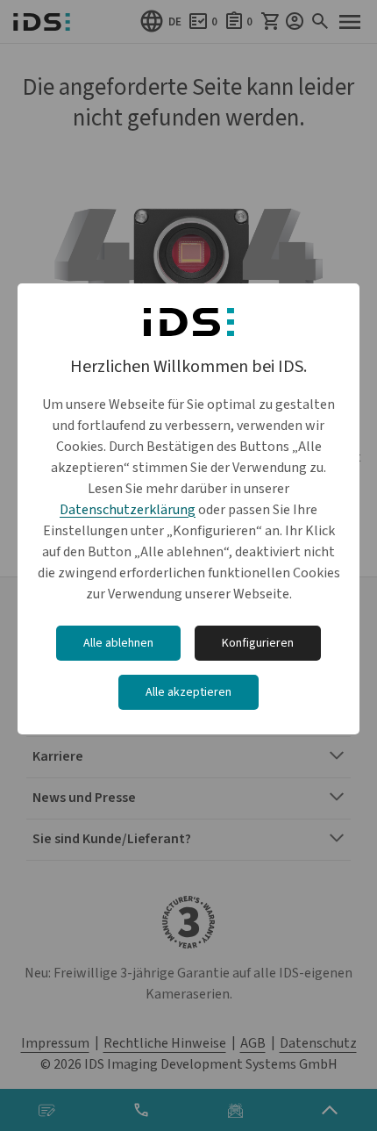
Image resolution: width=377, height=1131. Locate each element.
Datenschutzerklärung (128, 509)
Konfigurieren (258, 643)
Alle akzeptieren (188, 692)
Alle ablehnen (118, 643)
